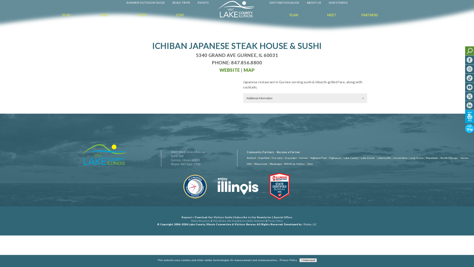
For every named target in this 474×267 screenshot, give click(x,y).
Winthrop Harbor (294, 163)
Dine (104, 15)
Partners (369, 15)
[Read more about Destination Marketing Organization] (195, 202)
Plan (294, 15)
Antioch (251, 157)
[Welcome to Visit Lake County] (239, 16)
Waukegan (276, 163)
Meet (331, 15)
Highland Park (318, 157)
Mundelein (432, 157)
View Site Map (229, 220)
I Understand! (308, 260)
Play (66, 15)
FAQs (216, 220)
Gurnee (303, 157)
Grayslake (291, 157)
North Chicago (449, 157)
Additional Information (259, 98)
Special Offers (283, 217)
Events (203, 2)
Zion (310, 163)
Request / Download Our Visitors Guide (207, 217)
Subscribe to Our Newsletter (253, 217)
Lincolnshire (400, 157)
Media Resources (200, 220)
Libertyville (384, 157)
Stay (180, 15)
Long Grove (416, 157)
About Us (314, 2)
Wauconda (260, 163)
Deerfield (263, 157)
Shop (142, 15)
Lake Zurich (368, 157)
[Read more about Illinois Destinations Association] (279, 202)
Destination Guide (284, 2)
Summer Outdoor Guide (145, 2)
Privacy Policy (275, 220)
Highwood (335, 157)
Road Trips (181, 2)
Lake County (350, 157)
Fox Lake (277, 157)
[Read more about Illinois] (238, 202)
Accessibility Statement (252, 220)
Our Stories (338, 2)
